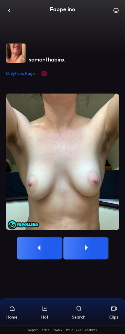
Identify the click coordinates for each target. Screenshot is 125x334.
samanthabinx (47, 59)
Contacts (91, 330)
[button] (116, 12)
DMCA (69, 330)
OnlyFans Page (20, 73)
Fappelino (62, 9)
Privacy (57, 330)
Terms (44, 330)
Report (33, 330)
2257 (79, 330)
